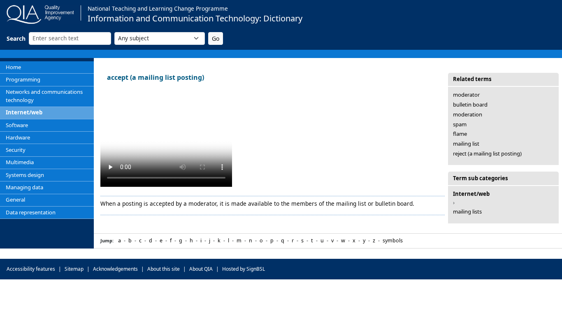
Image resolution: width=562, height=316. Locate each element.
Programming (23, 79)
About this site (163, 268)
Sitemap (74, 268)
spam (460, 124)
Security (16, 149)
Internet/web (24, 112)
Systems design (25, 175)
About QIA (201, 268)
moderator (466, 94)
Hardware (18, 137)
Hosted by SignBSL (243, 268)
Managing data (24, 187)
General (15, 199)
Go (215, 38)
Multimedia (20, 162)
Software (17, 125)
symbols (393, 240)
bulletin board (470, 104)
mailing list (466, 143)
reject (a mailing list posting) (487, 153)
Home (13, 67)
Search (16, 38)
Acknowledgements (115, 268)
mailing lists (467, 211)
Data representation (31, 212)
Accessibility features (31, 268)
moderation (467, 114)
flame (460, 133)
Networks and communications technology (44, 96)
